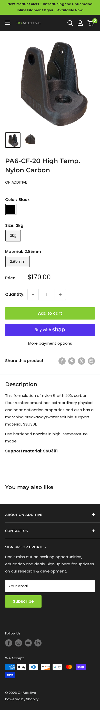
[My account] (80, 23)
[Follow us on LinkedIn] (38, 643)
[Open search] (70, 23)
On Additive (16, 182)
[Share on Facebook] (62, 361)
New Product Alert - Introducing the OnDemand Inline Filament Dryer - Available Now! (50, 7)
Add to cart (50, 313)
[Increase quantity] (60, 294)
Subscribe (23, 601)
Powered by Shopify (21, 699)
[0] (90, 23)
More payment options (50, 343)
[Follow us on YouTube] (28, 643)
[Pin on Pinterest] (71, 361)
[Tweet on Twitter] (81, 361)
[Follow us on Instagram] (18, 643)
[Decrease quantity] (33, 294)
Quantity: (14, 294)
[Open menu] (7, 23)
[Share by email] (91, 361)
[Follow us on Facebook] (8, 643)
